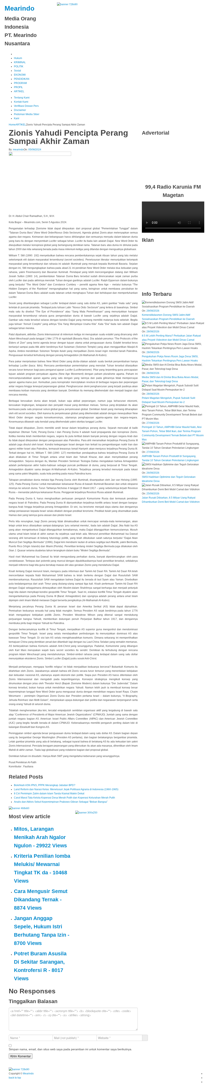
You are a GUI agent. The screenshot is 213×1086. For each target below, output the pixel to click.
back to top (15, 1077)
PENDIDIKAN (21, 78)
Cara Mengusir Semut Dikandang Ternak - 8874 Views (40, 899)
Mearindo (20, 8)
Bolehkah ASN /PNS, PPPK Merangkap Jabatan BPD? (44, 785)
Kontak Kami (21, 101)
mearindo (18, 149)
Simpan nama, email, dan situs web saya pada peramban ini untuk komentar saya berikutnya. (70, 1049)
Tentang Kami (22, 97)
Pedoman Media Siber (26, 114)
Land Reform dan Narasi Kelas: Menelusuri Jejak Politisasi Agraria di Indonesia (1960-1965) (66, 789)
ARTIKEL (19, 91)
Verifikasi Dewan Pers (26, 105)
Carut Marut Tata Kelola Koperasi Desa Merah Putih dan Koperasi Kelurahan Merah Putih (64, 797)
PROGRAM (20, 83)
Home (12, 124)
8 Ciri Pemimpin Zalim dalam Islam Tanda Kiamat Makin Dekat (49, 793)
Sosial (17, 70)
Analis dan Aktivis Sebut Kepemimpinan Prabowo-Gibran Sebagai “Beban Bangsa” (61, 801)
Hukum (18, 58)
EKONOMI (20, 74)
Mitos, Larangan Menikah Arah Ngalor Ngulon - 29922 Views (40, 837)
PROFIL (18, 87)
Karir (16, 118)
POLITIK (18, 66)
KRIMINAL (20, 62)
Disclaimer (20, 110)
